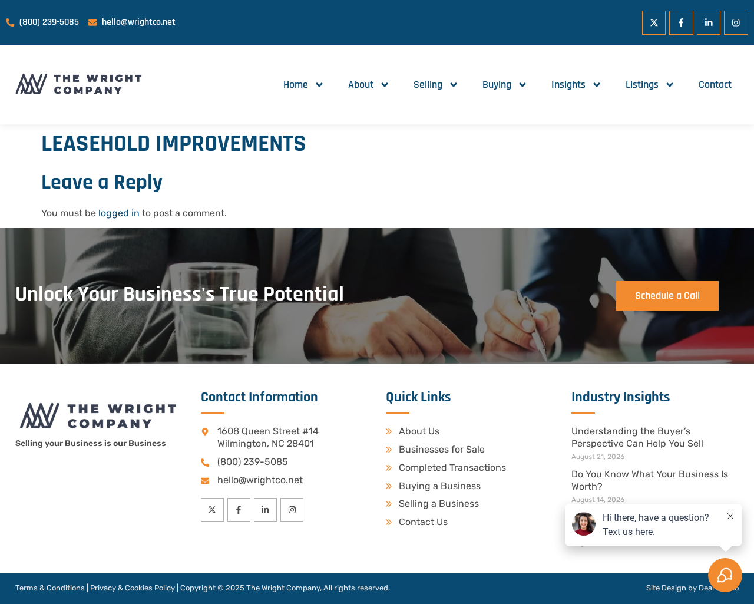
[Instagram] (736, 23)
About (360, 84)
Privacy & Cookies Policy (132, 587)
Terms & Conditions (50, 587)
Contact (715, 84)
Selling (428, 84)
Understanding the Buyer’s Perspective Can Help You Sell (637, 437)
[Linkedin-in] (709, 23)
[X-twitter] (654, 23)
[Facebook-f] (681, 23)
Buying (496, 84)
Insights (568, 84)
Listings (642, 84)
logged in (119, 213)
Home (295, 84)
